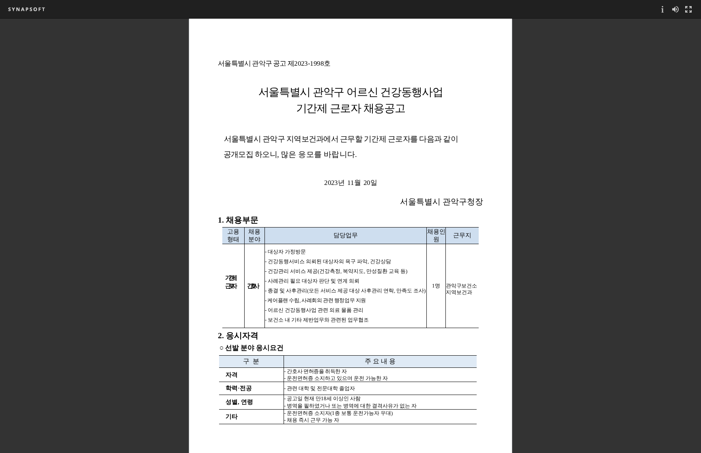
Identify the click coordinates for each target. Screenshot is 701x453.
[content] (350, 235)
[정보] (662, 9)
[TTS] (675, 9)
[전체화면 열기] (688, 9)
